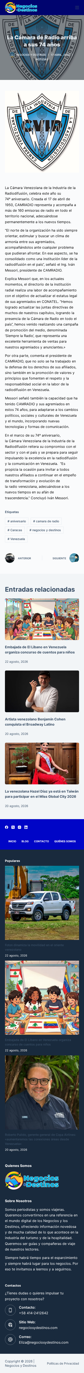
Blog (25, 841)
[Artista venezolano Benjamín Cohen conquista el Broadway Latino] (42, 691)
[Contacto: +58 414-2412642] (10, 1310)
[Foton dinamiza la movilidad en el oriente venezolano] (42, 903)
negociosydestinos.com (38, 1327)
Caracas (15, 530)
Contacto (41, 841)
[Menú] (77, 8)
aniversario (17, 521)
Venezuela (16, 539)
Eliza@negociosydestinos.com (43, 1342)
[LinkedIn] (26, 827)
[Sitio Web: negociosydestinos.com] (10, 1324)
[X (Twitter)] (13, 827)
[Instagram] (19, 827)
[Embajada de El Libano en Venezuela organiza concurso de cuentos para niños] (42, 619)
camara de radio (46, 521)
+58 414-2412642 (33, 1313)
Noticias (42, 59)
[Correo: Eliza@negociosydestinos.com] (10, 1339)
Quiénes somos (65, 841)
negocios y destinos (45, 530)
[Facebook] (6, 827)
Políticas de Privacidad (63, 1363)
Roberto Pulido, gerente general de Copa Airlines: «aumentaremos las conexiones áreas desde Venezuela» (40, 1139)
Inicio (12, 841)
